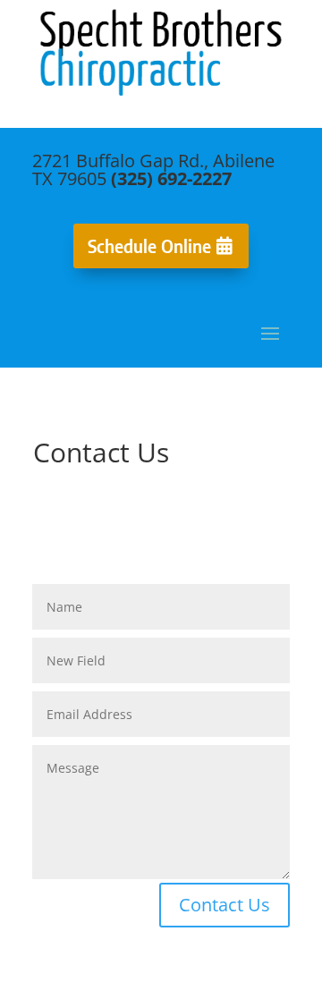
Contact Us (224, 905)
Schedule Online (149, 245)
